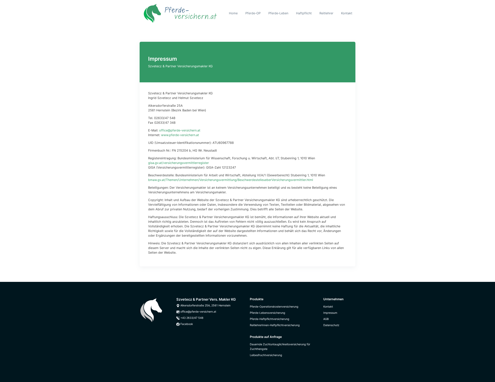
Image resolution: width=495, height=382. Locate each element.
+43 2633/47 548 (191, 317)
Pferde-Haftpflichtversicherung (269, 319)
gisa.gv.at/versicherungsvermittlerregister (178, 163)
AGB (326, 319)
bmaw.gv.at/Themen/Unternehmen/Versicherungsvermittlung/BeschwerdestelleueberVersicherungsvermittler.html (230, 180)
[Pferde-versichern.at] (180, 13)
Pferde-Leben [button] (278, 13)
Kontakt (346, 13)
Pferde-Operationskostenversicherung (274, 306)
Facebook (186, 324)
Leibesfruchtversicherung (266, 355)
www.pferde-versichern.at (180, 135)
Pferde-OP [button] (253, 13)
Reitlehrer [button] (326, 13)
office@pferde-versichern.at (179, 130)
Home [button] (233, 13)
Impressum (330, 312)
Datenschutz (331, 325)
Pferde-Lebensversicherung (267, 312)
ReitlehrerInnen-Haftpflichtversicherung (275, 325)
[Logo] (151, 310)
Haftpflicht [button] (304, 13)
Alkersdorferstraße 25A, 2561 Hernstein (205, 305)
